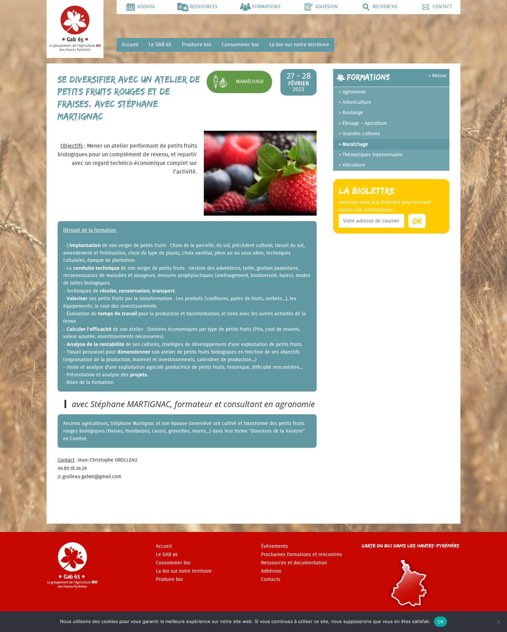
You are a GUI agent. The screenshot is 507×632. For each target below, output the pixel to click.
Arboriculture (356, 102)
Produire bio (196, 44)
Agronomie (354, 92)
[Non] (498, 621)
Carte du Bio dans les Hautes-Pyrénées (410, 545)
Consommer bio (240, 44)
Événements (274, 546)
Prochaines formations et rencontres (301, 554)
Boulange (352, 112)
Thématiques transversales (372, 154)
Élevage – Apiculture (364, 123)
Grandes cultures (361, 133)
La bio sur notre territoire (299, 44)
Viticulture (353, 165)
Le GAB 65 (160, 44)
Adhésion (271, 571)
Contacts (270, 579)
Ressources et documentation (294, 563)
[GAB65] (75, 49)
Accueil (130, 44)
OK (440, 621)
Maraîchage (250, 81)
